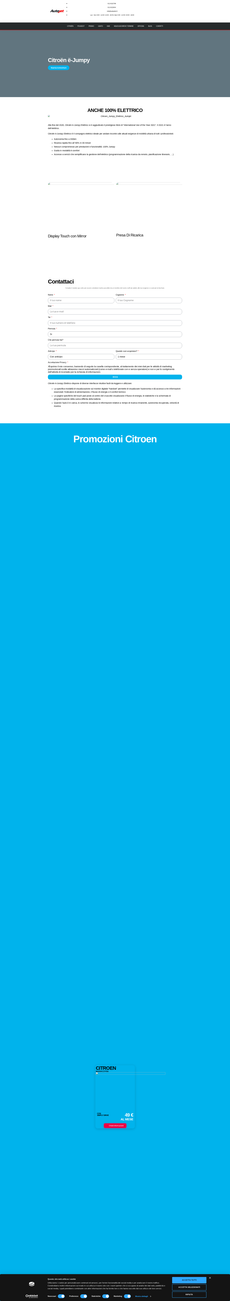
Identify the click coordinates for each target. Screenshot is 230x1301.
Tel (49, 317)
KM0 (108, 26)
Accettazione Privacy (57, 362)
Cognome (120, 295)
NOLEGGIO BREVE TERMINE (123, 26)
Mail (50, 306)
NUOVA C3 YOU (102, 1071)
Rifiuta (189, 1294)
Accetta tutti (189, 1280)
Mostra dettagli (141, 1296)
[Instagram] (171, 8)
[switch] (83, 1296)
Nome (51, 295)
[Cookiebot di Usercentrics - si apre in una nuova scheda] (31, 1296)
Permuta (52, 329)
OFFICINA (141, 26)
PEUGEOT (80, 26)
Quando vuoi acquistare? (127, 351)
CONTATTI (159, 26)
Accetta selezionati (189, 1287)
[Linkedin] (179, 14)
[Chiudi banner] (210, 1278)
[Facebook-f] (164, 8)
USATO (100, 26)
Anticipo (51, 351)
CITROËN (70, 26)
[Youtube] (179, 8)
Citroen (106, 1068)
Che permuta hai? (55, 340)
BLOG (150, 26)
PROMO (91, 26)
